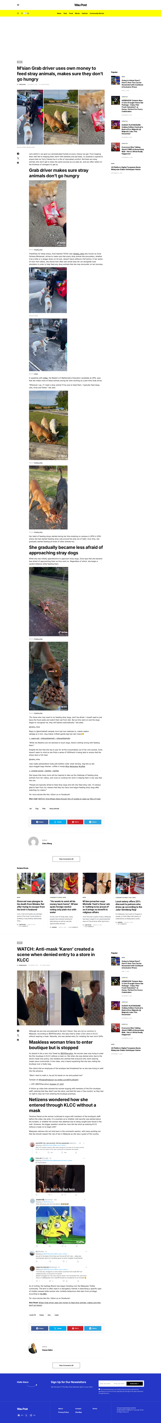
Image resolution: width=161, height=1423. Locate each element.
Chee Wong (47, 843)
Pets (44, 808)
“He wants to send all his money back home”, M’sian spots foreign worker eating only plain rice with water (64, 907)
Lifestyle (125, 96)
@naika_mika (38, 249)
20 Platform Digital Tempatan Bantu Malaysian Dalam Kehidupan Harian (126, 168)
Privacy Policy (63, 1412)
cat (30, 808)
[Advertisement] (80, 37)
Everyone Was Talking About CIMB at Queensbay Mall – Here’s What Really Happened (133, 150)
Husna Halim (47, 1350)
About (60, 1409)
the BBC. (43, 1294)
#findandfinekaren (46, 1080)
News (19, 62)
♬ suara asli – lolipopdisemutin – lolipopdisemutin (49, 738)
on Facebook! (64, 794)
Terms (94, 1409)
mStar (36, 374)
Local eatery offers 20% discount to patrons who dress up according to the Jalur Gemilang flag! (129, 905)
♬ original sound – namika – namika (44, 771)
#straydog (74, 766)
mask (57, 1315)
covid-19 (32, 1315)
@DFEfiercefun (67, 1053)
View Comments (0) (66, 859)
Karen (42, 1315)
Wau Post (80, 5)
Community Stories (56, 897)
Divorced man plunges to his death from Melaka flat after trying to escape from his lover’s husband (31, 905)
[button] (18, 5)
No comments (23, 926)
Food (130, 897)
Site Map (78, 1412)
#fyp (67, 766)
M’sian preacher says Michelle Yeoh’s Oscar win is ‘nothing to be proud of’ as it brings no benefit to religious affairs (96, 907)
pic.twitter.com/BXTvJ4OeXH (66, 1080)
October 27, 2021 (57, 1084)
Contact (78, 1409)
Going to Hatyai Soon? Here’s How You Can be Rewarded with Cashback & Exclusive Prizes (132, 83)
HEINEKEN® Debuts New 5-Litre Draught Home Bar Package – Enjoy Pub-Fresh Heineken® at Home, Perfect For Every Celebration (132, 105)
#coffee (82, 766)
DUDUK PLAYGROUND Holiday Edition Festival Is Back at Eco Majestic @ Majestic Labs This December (132, 129)
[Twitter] (26, 1415)
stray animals (54, 808)
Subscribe (133, 1384)
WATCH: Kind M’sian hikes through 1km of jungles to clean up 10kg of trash (69, 799)
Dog (36, 808)
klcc (49, 1315)
